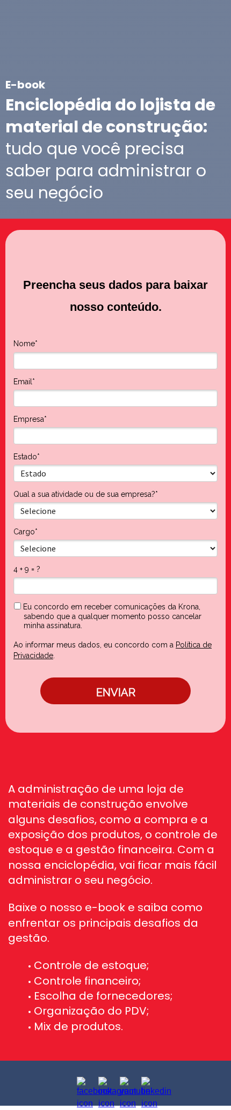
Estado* (26, 456)
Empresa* (30, 419)
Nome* (25, 343)
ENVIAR (115, 692)
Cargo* (25, 531)
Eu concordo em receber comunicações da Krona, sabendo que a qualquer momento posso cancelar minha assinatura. (111, 616)
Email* (24, 381)
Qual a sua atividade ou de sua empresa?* (85, 494)
